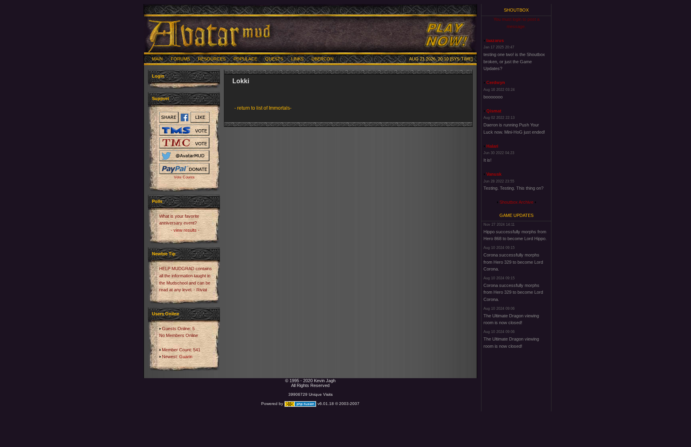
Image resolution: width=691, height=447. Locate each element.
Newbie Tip (164, 253)
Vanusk (493, 174)
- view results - (185, 230)
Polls (157, 201)
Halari (492, 146)
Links (297, 58)
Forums (180, 58)
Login (158, 76)
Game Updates (516, 215)
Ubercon (323, 58)
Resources (212, 58)
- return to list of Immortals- (263, 108)
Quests (274, 58)
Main (157, 58)
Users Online (165, 313)
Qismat (493, 110)
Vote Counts (184, 177)
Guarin (185, 356)
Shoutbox (516, 10)
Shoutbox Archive (516, 202)
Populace (245, 58)
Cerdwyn (495, 82)
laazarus (495, 40)
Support (160, 98)
